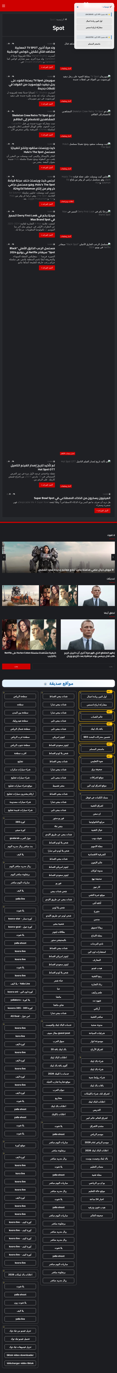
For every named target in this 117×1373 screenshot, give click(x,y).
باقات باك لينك (97, 1085)
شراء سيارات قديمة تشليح (20, 810)
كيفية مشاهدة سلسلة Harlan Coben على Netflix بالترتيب (30, 654)
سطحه (20, 704)
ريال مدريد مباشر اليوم (20, 866)
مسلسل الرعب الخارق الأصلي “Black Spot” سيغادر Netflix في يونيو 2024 (32, 250)
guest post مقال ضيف (58, 1033)
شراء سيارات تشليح (20, 777)
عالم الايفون (96, 862)
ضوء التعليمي (96, 761)
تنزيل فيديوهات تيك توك (20, 1347)
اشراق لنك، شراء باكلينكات (96, 1093)
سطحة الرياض (20, 696)
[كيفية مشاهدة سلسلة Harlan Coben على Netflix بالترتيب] (58, 595)
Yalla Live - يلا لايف (20, 983)
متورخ (97, 911)
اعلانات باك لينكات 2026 (20, 1274)
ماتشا (58, 996)
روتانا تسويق (97, 927)
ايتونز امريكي (58, 737)
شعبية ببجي (58, 923)
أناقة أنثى (96, 903)
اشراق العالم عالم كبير (96, 1118)
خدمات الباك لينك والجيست (58, 1024)
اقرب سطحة (20, 753)
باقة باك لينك (97, 728)
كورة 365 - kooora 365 (20, 1008)
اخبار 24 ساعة (97, 1199)
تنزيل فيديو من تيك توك (20, 1330)
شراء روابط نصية (97, 1077)
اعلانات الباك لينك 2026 (96, 1150)
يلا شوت (58, 1126)
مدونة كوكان (97, 870)
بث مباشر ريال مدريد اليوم (20, 846)
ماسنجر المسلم (96, 749)
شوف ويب (97, 838)
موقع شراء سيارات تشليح (20, 785)
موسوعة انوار (96, 1041)
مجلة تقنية (97, 1174)
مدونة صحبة (96, 1024)
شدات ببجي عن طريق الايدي (58, 834)
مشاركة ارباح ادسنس (97, 704)
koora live (20, 951)
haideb (50, 44)
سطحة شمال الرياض (20, 728)
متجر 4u (58, 826)
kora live (20, 1036)
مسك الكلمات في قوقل (97, 797)
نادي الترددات (96, 943)
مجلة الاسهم (97, 846)
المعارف (97, 960)
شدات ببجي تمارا (58, 704)
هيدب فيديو (97, 968)
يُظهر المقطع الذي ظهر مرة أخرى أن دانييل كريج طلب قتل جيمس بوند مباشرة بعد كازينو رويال (89, 654)
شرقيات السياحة (97, 1033)
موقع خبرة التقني (97, 895)
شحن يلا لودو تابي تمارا (58, 850)
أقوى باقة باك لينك (58, 1065)
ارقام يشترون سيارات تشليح (20, 793)
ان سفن (97, 813)
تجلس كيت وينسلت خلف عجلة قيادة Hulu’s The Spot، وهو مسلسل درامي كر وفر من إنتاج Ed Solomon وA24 (31, 184)
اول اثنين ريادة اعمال (97, 696)
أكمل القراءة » (47, 67)
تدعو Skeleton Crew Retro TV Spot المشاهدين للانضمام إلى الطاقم (33, 117)
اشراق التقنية (97, 805)
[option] (58, 557)
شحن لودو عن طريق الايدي (58, 915)
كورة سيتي (20, 830)
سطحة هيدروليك (20, 720)
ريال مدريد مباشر (58, 1158)
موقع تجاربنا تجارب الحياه (58, 1081)
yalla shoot (58, 1134)
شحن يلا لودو (59, 907)
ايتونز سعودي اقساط (58, 745)
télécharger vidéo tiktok (20, 1363)
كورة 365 (20, 821)
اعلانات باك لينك (58, 1106)
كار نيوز (96, 886)
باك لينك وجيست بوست (97, 1158)
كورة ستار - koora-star (20, 918)
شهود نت (97, 1000)
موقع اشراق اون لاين (97, 785)
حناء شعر (58, 980)
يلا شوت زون (20, 1302)
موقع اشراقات (97, 777)
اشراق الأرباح (97, 1049)
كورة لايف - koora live (20, 1222)
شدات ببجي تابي (58, 720)
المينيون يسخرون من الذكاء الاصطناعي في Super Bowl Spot (72, 498)
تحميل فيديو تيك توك (20, 1338)
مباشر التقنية (97, 1016)
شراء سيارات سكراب (20, 769)
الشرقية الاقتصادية (97, 854)
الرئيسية (60, 19)
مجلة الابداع (96, 935)
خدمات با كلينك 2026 (58, 1073)
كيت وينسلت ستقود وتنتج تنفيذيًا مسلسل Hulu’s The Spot (33, 149)
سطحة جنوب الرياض (20, 745)
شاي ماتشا (58, 1005)
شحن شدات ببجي (58, 891)
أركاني (97, 1008)
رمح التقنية (97, 976)
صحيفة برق (96, 769)
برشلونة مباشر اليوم (20, 874)
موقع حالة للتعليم (97, 1191)
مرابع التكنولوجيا (96, 821)
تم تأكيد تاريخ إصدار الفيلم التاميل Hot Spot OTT (33, 467)
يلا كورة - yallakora (20, 999)
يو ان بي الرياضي (97, 1182)
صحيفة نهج (97, 878)
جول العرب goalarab (20, 838)
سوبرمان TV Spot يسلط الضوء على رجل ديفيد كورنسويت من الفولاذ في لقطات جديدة (32, 84)
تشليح (20, 761)
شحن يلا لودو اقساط (58, 753)
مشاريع (58, 1098)
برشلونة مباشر (58, 1150)
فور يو (58, 883)
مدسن (97, 919)
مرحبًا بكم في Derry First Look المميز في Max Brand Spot (32, 217)
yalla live (20, 898)
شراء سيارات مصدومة (20, 801)
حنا (58, 988)
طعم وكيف (96, 992)
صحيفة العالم (96, 1215)
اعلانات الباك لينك (96, 1101)
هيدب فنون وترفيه (96, 1207)
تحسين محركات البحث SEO (96, 737)
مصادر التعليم (96, 1166)
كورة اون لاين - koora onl (20, 991)
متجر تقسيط (58, 785)
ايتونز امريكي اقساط (58, 866)
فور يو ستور (58, 818)
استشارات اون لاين (97, 951)
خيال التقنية (96, 830)
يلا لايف (20, 854)
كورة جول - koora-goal (20, 926)
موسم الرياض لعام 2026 (97, 1142)
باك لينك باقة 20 (58, 1049)
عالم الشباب (97, 716)
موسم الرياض (96, 1134)
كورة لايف (20, 1044)
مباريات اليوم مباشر (58, 1142)
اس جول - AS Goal (20, 1016)
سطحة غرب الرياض (20, 737)
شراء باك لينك (96, 1061)
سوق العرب (58, 1041)
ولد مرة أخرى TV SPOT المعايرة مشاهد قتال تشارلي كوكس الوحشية (31, 49)
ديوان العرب (58, 1089)
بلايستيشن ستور (58, 940)
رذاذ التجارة (96, 984)
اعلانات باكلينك (58, 1114)
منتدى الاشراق (97, 1126)
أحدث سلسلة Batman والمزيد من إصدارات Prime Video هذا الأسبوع (74, 569)
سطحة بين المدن (20, 712)
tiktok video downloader (20, 1355)
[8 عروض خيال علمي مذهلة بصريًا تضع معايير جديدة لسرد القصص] (20, 595)
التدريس (97, 1109)
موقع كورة (20, 1145)
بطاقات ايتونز (58, 931)
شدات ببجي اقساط (58, 696)
